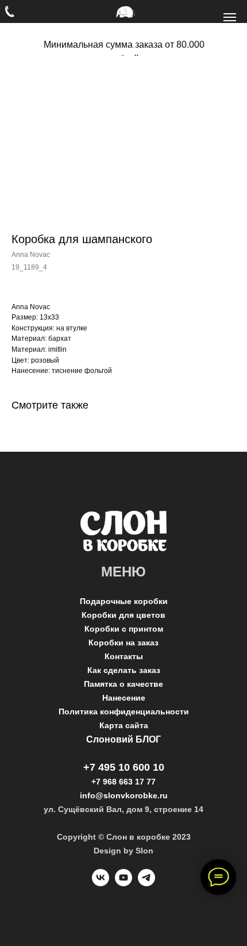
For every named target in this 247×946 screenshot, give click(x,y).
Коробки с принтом (123, 628)
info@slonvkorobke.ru (124, 795)
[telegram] (146, 883)
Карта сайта (123, 725)
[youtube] (123, 883)
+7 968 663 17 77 (123, 781)
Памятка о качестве (123, 684)
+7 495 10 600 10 (123, 767)
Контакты (124, 656)
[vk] (100, 883)
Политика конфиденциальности (124, 711)
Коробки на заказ (123, 642)
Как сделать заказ (123, 670)
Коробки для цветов (123, 615)
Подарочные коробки (124, 601)
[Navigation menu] (229, 17)
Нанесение (123, 697)
